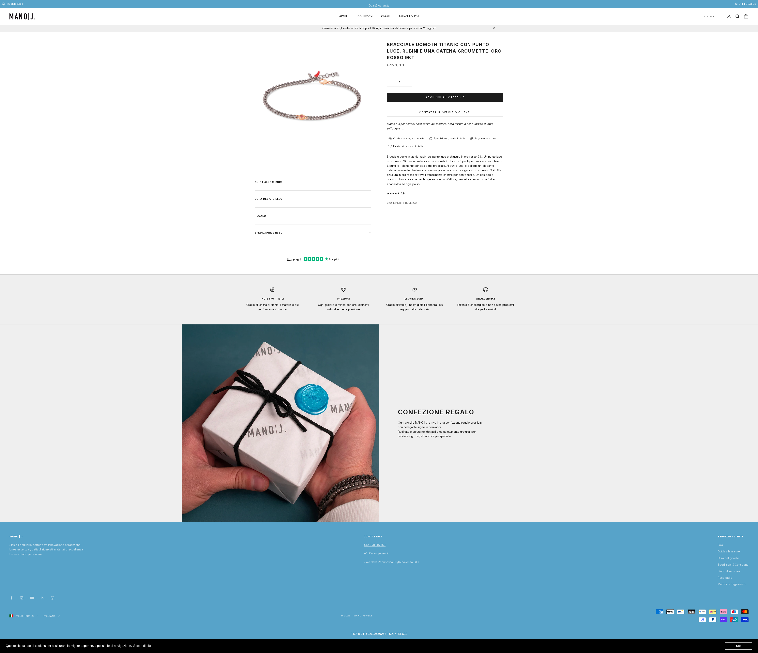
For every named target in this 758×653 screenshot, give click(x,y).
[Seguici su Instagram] (22, 598)
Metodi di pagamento (732, 584)
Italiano (710, 16)
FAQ (720, 545)
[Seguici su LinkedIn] (42, 598)
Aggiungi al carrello (445, 97)
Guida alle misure (729, 551)
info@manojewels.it (376, 553)
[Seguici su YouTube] (32, 598)
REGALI (385, 16)
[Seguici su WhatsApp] (52, 598)
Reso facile (725, 577)
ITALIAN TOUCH (408, 16)
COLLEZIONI (365, 16)
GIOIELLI (344, 16)
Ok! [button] (738, 645)
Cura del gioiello (728, 558)
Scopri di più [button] (142, 645)
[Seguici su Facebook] (11, 598)
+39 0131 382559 (375, 545)
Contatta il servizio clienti (445, 112)
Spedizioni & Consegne (733, 564)
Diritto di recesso (729, 571)
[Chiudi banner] (493, 28)
